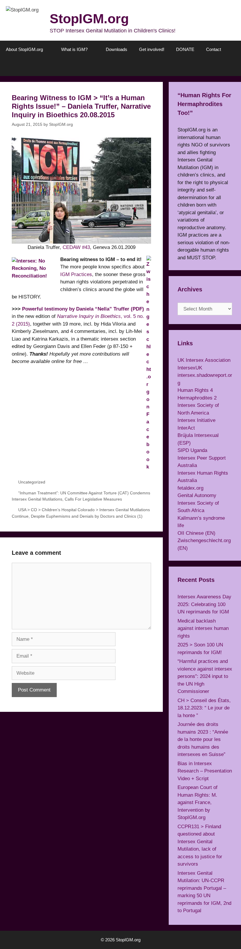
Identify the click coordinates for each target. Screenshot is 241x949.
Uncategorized (31, 482)
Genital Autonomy (197, 495)
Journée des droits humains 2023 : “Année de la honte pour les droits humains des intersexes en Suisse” (203, 739)
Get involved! (151, 49)
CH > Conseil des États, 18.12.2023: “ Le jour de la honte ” (204, 708)
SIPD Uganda (192, 450)
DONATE (185, 49)
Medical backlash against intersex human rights (203, 628)
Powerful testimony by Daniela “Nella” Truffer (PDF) (83, 309)
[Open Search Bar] (232, 67)
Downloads (116, 49)
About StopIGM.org (24, 49)
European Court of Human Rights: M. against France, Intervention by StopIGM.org (197, 802)
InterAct (186, 428)
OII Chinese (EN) (196, 533)
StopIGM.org (89, 18)
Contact (213, 49)
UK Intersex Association (204, 360)
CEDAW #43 (76, 247)
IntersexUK (190, 368)
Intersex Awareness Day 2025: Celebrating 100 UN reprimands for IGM (204, 604)
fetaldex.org (190, 488)
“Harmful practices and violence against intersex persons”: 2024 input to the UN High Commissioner (205, 676)
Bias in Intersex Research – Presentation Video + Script (205, 771)
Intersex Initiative (196, 420)
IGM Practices (76, 274)
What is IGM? (74, 49)
